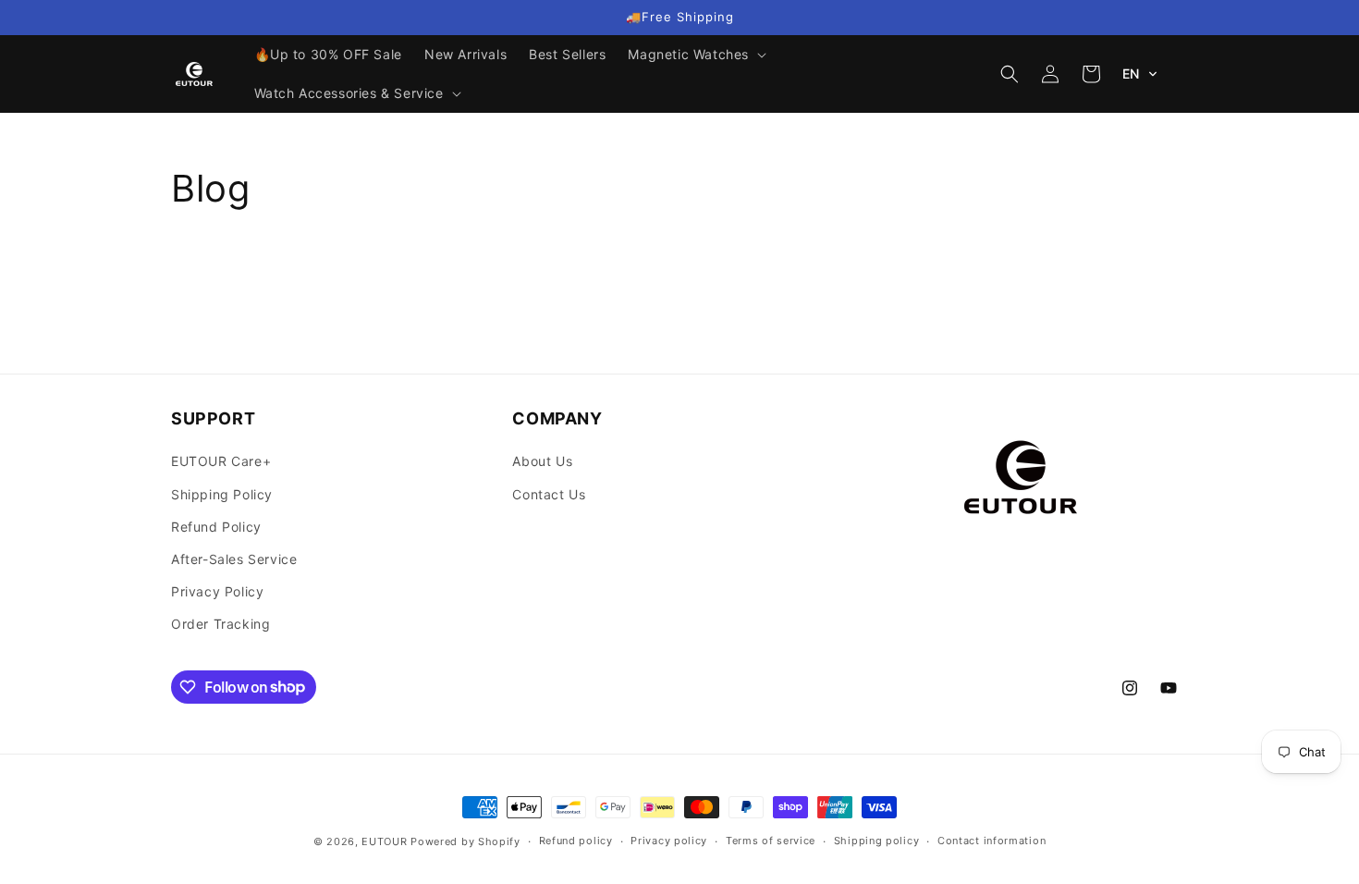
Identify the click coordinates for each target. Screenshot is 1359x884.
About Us (542, 461)
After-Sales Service (234, 559)
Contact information (991, 840)
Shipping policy (877, 840)
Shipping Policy (222, 494)
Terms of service (770, 840)
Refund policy (576, 840)
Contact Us (548, 494)
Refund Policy (216, 526)
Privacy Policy (217, 591)
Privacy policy (669, 840)
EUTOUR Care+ (221, 461)
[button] (695, 54)
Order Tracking (220, 624)
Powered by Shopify (465, 841)
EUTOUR (384, 841)
